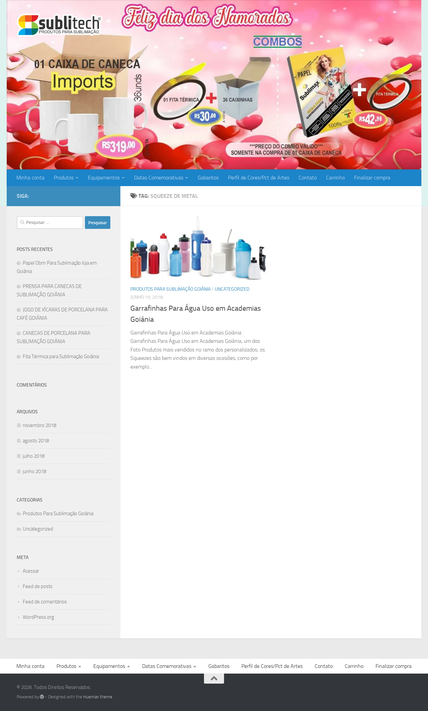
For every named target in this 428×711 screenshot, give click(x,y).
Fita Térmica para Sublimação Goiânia (61, 356)
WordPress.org (38, 617)
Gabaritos (208, 177)
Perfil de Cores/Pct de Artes (258, 177)
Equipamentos (104, 177)
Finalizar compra (372, 177)
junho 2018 (34, 471)
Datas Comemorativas (158, 177)
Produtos (64, 177)
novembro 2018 (39, 425)
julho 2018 (33, 456)
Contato (308, 177)
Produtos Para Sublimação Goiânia (170, 289)
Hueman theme (97, 696)
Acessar (31, 571)
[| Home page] (60, 25)
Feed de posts (37, 586)
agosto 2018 (36, 441)
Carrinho (335, 177)
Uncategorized (232, 289)
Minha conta (30, 177)
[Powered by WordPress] (42, 697)
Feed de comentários (45, 602)
